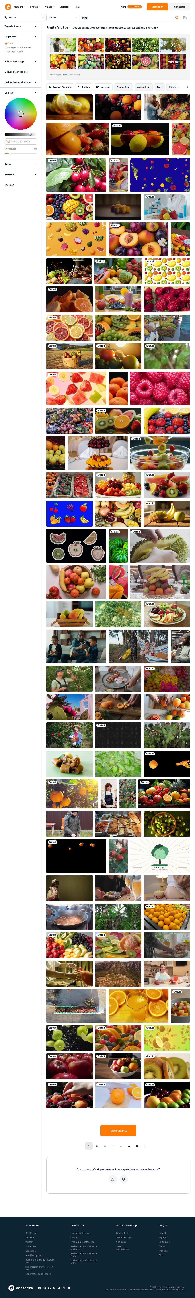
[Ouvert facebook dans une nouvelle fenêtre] (39, 1288)
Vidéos (48, 6)
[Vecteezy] (8, 7)
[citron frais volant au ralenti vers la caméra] (167, 1038)
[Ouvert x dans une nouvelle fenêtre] (64, 1288)
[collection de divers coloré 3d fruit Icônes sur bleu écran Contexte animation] (69, 514)
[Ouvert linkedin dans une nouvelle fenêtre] (49, 1288)
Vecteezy (29, 1237)
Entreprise (30, 1246)
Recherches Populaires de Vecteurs (84, 1247)
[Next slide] (185, 87)
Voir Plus (173, 61)
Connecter (179, 6)
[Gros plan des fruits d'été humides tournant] (167, 1095)
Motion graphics (62, 87)
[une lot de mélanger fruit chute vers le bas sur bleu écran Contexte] (160, 175)
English (163, 1232)
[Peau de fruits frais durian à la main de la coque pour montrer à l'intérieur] (160, 546)
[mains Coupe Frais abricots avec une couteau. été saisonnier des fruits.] (118, 707)
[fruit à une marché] (69, 421)
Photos (34, 6)
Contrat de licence (80, 1232)
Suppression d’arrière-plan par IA (39, 1268)
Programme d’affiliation (83, 1241)
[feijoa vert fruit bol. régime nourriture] (167, 824)
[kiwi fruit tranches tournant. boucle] (167, 1066)
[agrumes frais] (118, 945)
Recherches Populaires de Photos (84, 1254)
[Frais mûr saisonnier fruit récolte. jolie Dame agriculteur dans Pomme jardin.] (69, 735)
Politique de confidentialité (140, 1289)
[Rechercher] (177, 18)
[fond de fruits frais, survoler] (118, 328)
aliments (174, 87)
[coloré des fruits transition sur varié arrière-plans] (167, 271)
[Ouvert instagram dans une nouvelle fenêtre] (44, 1288)
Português (164, 1241)
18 (137, 1145)
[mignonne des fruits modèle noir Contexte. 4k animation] (118, 735)
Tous (10, 43)
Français (163, 1250)
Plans (123, 6)
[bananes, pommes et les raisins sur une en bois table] (167, 514)
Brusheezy (30, 1232)
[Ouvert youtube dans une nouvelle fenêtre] (69, 1288)
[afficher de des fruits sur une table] (77, 139)
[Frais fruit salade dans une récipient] (118, 175)
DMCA (74, 1237)
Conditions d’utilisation (115, 1289)
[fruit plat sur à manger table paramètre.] (98, 453)
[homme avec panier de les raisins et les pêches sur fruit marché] (167, 328)
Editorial (64, 6)
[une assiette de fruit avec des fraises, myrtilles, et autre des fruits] (69, 945)
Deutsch (163, 1246)
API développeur (34, 1255)
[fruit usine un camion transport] (76, 1006)
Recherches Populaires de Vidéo (84, 1262)
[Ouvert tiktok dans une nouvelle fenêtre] (59, 1288)
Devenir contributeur (122, 1247)
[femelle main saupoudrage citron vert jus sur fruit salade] (118, 582)
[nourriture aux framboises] (160, 388)
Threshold (10, 149)
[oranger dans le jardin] (72, 793)
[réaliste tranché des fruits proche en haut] (118, 421)
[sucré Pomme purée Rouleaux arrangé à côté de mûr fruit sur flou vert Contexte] (69, 764)
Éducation (30, 1250)
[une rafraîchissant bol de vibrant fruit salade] (180, 1006)
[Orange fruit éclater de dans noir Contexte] (167, 764)
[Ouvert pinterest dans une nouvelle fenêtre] (54, 1288)
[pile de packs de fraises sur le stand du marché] (167, 299)
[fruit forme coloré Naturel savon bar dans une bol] (69, 485)
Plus (78, 6)
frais (159, 87)
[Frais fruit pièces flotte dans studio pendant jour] (76, 388)
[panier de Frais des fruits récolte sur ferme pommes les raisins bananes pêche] (69, 356)
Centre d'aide (123, 1232)
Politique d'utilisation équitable (170, 1289)
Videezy (29, 1241)
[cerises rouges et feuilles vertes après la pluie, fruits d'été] (76, 175)
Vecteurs (18, 6)
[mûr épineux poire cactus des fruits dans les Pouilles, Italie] (69, 707)
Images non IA (15, 51)
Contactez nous (124, 1237)
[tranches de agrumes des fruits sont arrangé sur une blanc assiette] (69, 328)
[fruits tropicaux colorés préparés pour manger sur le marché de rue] (167, 679)
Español (163, 1237)
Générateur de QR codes (38, 1273)
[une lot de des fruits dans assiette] (167, 614)
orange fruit (123, 87)
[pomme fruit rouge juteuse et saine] (69, 1066)
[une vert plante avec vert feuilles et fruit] (118, 764)
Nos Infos (121, 1241)
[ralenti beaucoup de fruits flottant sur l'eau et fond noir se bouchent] (140, 139)
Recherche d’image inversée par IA (40, 1261)
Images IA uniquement (20, 47)
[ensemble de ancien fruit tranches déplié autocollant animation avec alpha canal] (76, 546)
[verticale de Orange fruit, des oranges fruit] (118, 388)
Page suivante (118, 1130)
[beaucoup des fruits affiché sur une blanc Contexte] (118, 514)
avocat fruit (143, 87)
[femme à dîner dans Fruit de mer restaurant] (118, 888)
